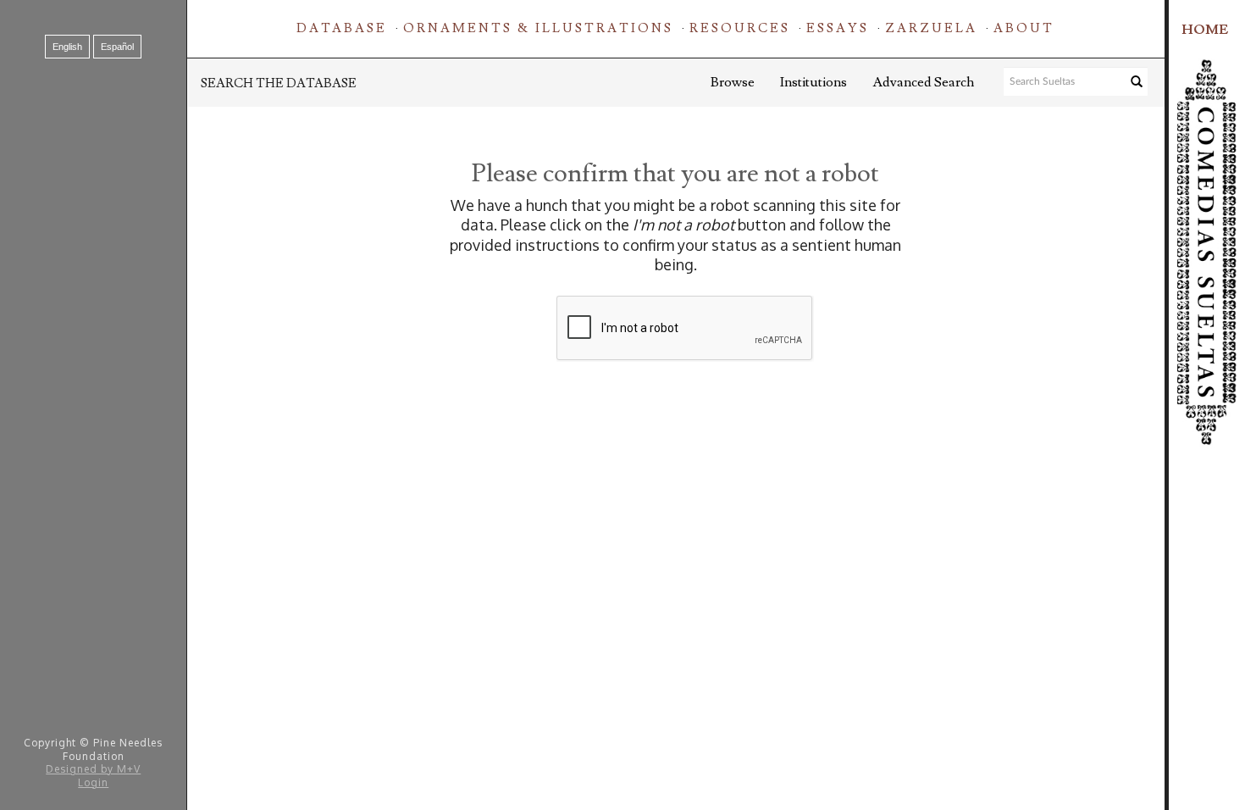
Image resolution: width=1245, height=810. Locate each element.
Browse (733, 82)
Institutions (813, 82)
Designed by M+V (93, 769)
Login (93, 782)
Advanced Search (923, 82)
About (1023, 28)
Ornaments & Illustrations (538, 28)
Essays (837, 28)
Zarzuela (931, 28)
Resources (739, 28)
